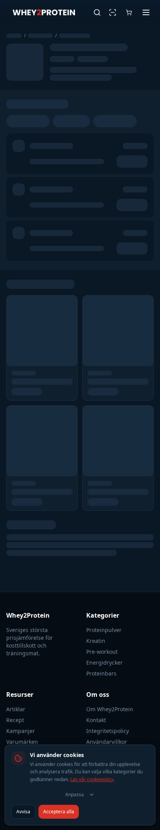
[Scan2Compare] (113, 12)
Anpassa (74, 794)
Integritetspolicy (107, 730)
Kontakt (96, 720)
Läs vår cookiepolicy (91, 779)
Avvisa (23, 811)
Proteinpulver (104, 630)
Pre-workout (102, 651)
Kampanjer (20, 730)
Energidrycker (104, 662)
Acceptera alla (58, 811)
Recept (15, 720)
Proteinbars (101, 673)
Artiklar (15, 709)
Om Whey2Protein (109, 709)
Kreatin (95, 640)
